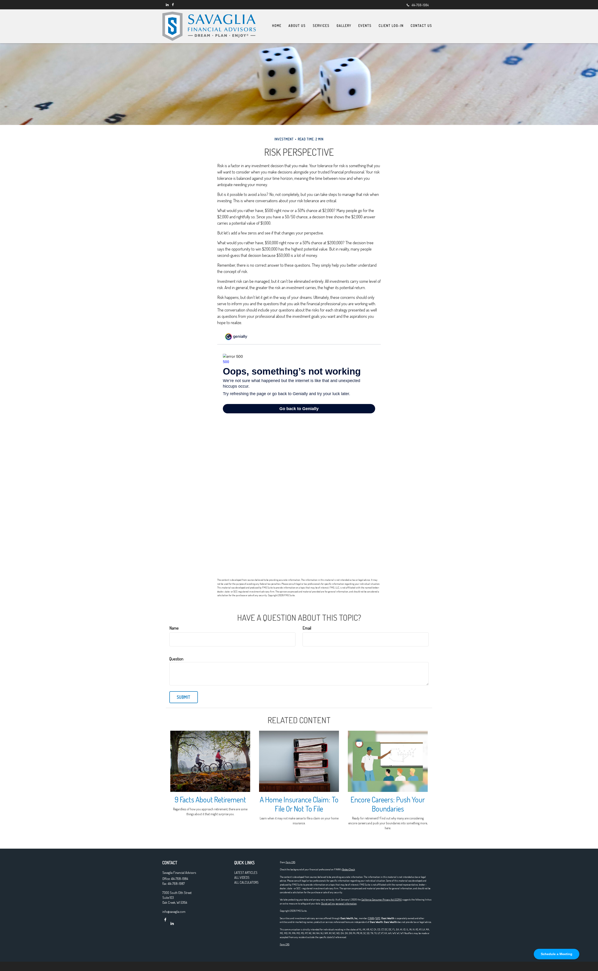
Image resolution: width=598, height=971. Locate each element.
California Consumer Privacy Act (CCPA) (381, 899)
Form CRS (290, 862)
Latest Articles (245, 873)
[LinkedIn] (167, 4)
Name (174, 628)
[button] (297, 25)
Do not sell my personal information (339, 903)
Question (176, 658)
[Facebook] (173, 4)
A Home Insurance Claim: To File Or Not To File (299, 804)
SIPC (378, 918)
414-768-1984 (420, 5)
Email (307, 628)
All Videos (241, 877)
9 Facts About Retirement (210, 799)
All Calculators (246, 882)
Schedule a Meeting (556, 954)
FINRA (371, 918)
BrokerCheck (348, 869)
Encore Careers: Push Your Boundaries (388, 804)
